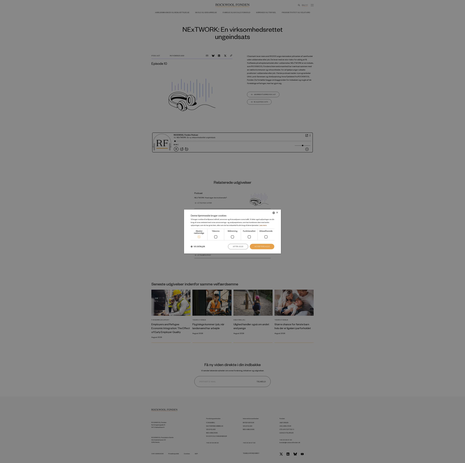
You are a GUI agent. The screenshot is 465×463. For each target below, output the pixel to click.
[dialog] (232, 231)
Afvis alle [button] (238, 246)
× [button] (277, 213)
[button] (198, 246)
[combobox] (273, 213)
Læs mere (263, 225)
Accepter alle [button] (262, 246)
